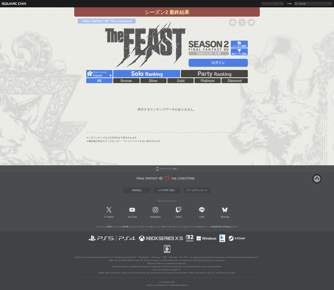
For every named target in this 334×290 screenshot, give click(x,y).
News (111, 217)
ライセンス (184, 227)
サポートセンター (169, 227)
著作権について (129, 227)
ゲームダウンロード (197, 190)
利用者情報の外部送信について (224, 227)
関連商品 (136, 190)
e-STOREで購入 (167, 190)
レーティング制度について (107, 227)
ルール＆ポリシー (200, 227)
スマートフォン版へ (169, 169)
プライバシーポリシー (148, 227)
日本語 (301, 3)
